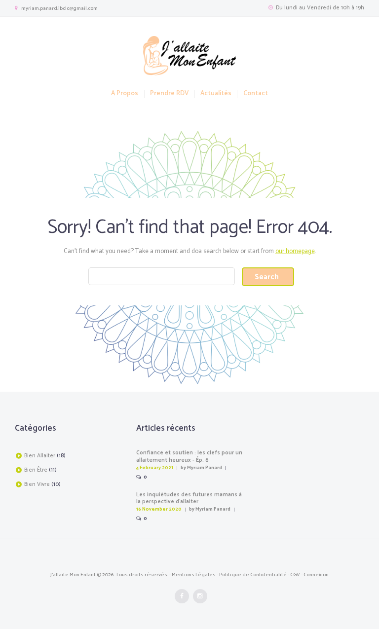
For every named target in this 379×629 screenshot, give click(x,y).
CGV (295, 574)
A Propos (124, 94)
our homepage (295, 251)
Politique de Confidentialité (253, 574)
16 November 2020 (159, 509)
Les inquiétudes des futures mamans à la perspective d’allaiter (189, 498)
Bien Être (35, 470)
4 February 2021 (154, 468)
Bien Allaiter (39, 455)
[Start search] (268, 276)
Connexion (316, 574)
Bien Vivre (37, 484)
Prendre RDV (169, 94)
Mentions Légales (194, 574)
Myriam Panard (204, 468)
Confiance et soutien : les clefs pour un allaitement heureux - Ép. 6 (189, 456)
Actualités (215, 94)
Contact (255, 94)
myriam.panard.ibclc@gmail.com (59, 8)
